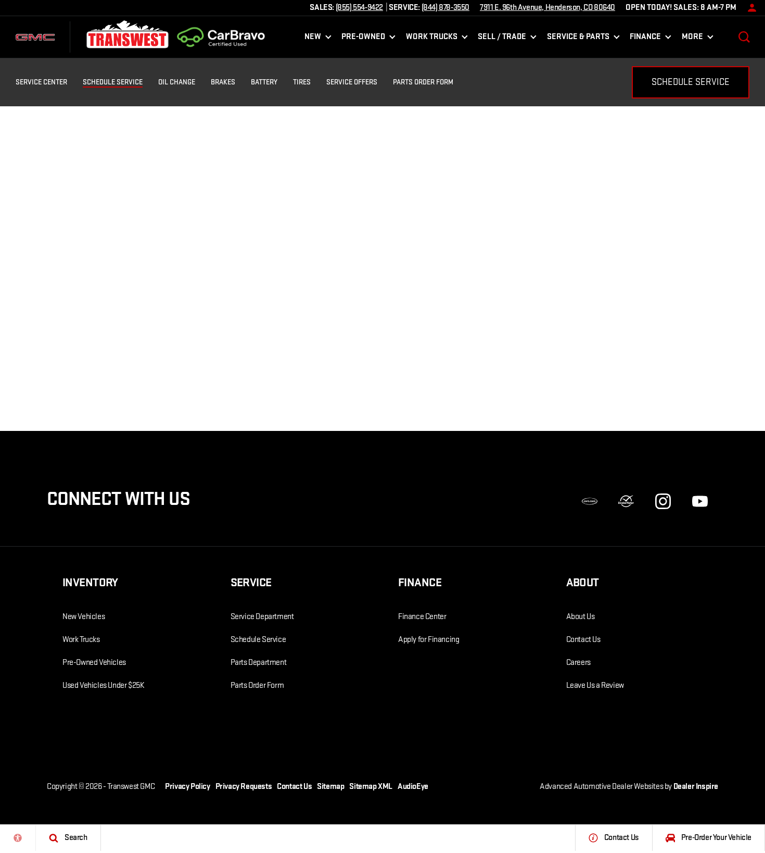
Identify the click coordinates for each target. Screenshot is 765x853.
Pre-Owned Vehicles (94, 662)
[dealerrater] (626, 501)
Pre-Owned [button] (363, 39)
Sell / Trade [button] (501, 39)
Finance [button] (645, 39)
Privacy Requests (243, 787)
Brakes (223, 82)
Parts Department (259, 662)
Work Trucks (81, 640)
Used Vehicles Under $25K (103, 685)
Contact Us (583, 640)
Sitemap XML (370, 787)
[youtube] (699, 501)
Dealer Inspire (695, 787)
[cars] (589, 501)
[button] (744, 37)
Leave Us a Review (595, 685)
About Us (580, 617)
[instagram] (663, 501)
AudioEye (413, 787)
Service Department (262, 617)
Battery (264, 82)
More (692, 39)
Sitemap (330, 787)
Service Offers (351, 82)
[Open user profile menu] (749, 8)
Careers (578, 662)
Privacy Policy (187, 787)
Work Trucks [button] (431, 39)
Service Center (41, 82)
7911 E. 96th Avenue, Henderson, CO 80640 (547, 8)
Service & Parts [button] (577, 39)
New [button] (315, 39)
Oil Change (176, 82)
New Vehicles (83, 617)
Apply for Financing (428, 640)
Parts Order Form (423, 82)
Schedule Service (113, 82)
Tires (302, 82)
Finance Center (422, 617)
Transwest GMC (131, 787)
